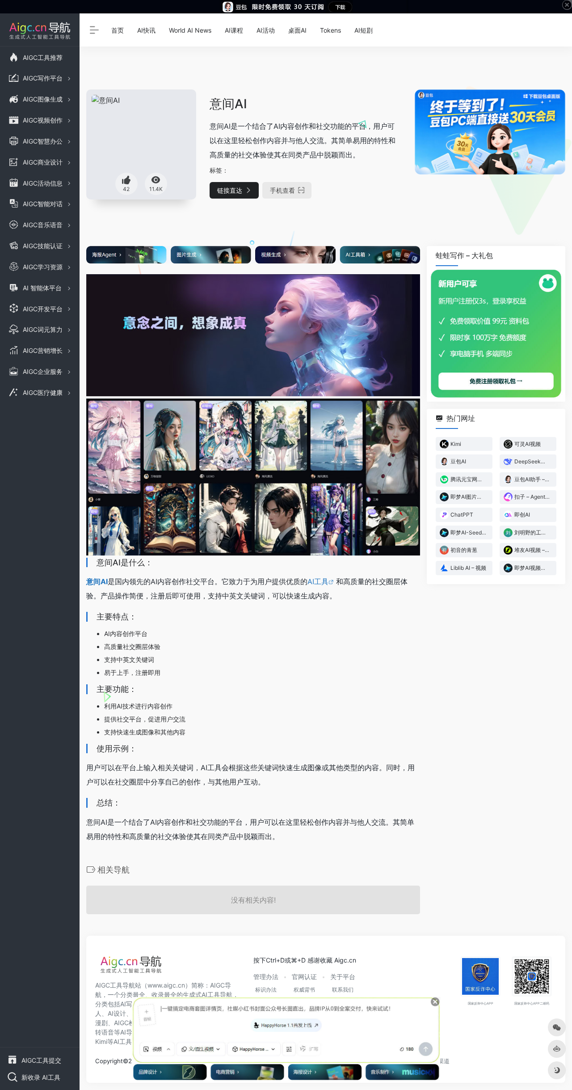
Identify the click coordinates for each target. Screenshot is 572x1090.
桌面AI (297, 30)
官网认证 (304, 976)
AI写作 (129, 1004)
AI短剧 (363, 30)
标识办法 (266, 989)
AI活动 (266, 30)
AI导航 (129, 1032)
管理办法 (265, 976)
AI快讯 (146, 30)
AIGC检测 (127, 1022)
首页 (117, 30)
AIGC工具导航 (115, 985)
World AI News (190, 30)
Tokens (330, 30)
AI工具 (317, 581)
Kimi (101, 1041)
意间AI (97, 581)
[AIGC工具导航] (131, 967)
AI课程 (234, 30)
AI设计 (117, 1013)
